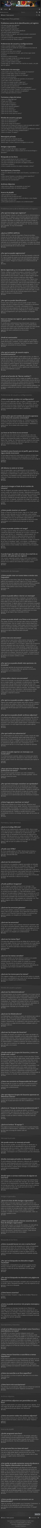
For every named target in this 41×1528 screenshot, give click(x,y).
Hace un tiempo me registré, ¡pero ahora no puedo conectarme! (18, 34)
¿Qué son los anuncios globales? (10, 106)
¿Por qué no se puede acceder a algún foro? (13, 82)
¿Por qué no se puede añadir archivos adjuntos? (14, 84)
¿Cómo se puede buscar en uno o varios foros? (14, 159)
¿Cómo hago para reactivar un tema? (11, 92)
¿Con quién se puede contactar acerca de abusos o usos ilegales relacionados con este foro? (19, 199)
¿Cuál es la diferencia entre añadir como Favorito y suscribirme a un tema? (20, 173)
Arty (15, 1522)
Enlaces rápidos (2, 9)
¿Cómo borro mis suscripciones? (10, 179)
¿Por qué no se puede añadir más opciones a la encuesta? (17, 79)
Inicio (5, 9)
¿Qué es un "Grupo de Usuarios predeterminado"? (15, 130)
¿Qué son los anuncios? (7, 108)
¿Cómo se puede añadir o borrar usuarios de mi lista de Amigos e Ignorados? (19, 151)
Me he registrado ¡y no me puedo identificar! (13, 30)
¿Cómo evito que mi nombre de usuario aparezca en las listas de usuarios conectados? (19, 48)
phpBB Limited (30, 1437)
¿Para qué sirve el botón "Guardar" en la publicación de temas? (18, 89)
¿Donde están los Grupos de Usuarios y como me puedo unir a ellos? (20, 125)
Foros (10, 9)
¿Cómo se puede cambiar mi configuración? (13, 46)
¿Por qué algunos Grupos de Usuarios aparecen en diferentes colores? (20, 128)
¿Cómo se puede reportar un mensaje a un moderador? (16, 87)
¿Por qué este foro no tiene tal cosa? (11, 196)
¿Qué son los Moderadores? (9, 121)
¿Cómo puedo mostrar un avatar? (10, 60)
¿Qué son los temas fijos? (8, 110)
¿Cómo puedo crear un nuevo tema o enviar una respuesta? (17, 72)
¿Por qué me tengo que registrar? (10, 25)
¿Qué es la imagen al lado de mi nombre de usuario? (15, 58)
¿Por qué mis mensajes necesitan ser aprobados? (15, 91)
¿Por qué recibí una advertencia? (10, 86)
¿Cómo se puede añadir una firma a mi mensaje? (14, 75)
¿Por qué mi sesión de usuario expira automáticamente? (16, 37)
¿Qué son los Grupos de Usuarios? (10, 123)
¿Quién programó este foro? (8, 194)
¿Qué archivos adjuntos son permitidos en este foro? (15, 186)
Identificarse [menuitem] (40, 9)
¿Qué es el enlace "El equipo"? (9, 132)
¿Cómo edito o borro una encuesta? (11, 80)
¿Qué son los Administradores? (9, 120)
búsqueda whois (23, 1472)
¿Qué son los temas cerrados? (9, 111)
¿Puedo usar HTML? (6, 101)
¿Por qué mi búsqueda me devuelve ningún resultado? (16, 161)
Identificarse (5, 12)
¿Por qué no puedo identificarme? (10, 32)
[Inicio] (20, 4)
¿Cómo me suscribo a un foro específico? (12, 178)
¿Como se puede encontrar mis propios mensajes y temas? (17, 166)
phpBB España (26, 1524)
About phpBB (20, 1441)
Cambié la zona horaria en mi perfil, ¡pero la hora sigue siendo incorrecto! (18, 53)
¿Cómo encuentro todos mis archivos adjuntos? (14, 188)
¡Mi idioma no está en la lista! (9, 56)
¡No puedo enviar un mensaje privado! (11, 139)
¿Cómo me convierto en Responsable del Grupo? (14, 127)
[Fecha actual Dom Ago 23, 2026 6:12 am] (36, 15)
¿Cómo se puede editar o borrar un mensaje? (13, 73)
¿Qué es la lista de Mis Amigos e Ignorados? (13, 149)
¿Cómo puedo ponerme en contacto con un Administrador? (17, 201)
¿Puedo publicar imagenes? (8, 104)
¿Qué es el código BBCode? (9, 99)
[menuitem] (39, 15)
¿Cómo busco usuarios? (7, 164)
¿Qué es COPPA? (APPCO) (9, 27)
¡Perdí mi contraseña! (7, 36)
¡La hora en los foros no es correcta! (11, 51)
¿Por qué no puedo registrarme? (10, 29)
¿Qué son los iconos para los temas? (11, 113)
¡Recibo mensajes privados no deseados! (12, 140)
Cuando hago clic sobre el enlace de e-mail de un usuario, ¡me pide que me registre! (19, 64)
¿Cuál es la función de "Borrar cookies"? (12, 39)
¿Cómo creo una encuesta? (8, 77)
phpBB (3, 479)
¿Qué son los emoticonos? (8, 103)
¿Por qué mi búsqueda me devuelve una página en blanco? (17, 162)
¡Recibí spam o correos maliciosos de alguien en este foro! (17, 142)
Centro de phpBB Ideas (7, 1454)
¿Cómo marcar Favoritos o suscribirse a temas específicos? (17, 176)
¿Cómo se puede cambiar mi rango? (11, 61)
